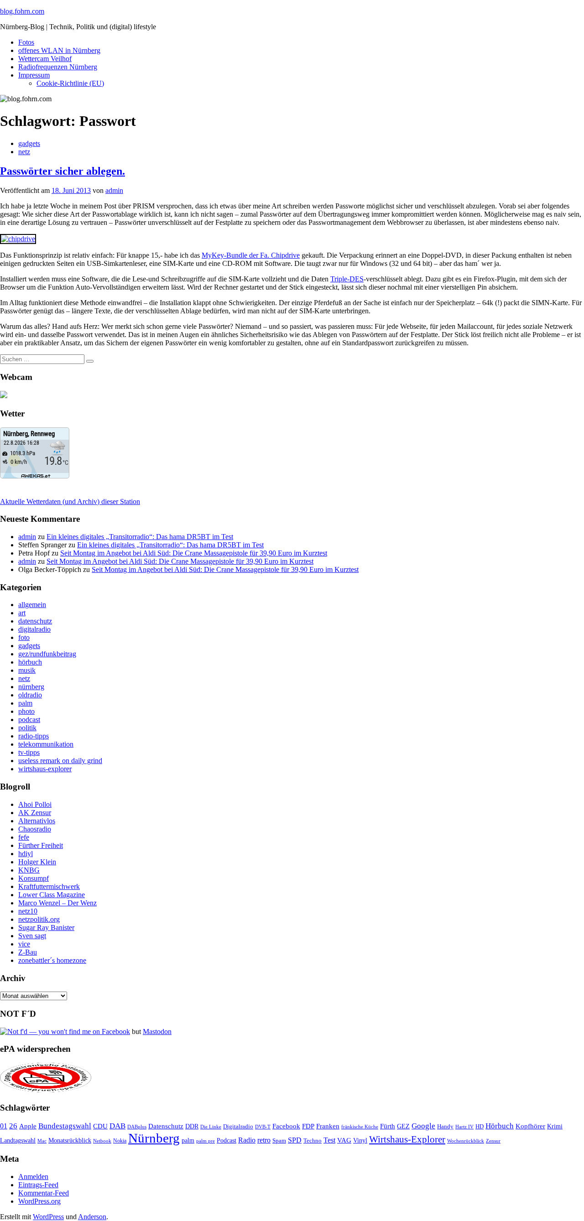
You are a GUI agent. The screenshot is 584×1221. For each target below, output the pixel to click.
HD (479, 1126)
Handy (445, 1126)
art (22, 613)
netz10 (27, 911)
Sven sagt (32, 936)
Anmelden (33, 1176)
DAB (117, 1126)
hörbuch (30, 662)
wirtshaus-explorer (45, 769)
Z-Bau (27, 952)
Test (329, 1140)
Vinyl (360, 1140)
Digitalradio (238, 1126)
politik (27, 728)
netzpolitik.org (39, 919)
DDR (191, 1126)
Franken (327, 1126)
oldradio (30, 695)
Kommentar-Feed (43, 1193)
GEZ (403, 1126)
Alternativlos (36, 821)
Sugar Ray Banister (46, 927)
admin (114, 190)
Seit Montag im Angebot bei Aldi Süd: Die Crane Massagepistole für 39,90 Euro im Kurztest (193, 553)
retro (264, 1140)
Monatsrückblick (69, 1140)
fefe (23, 837)
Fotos (26, 42)
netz (24, 152)
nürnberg (31, 687)
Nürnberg (154, 1138)
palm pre (205, 1140)
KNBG (29, 870)
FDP (308, 1126)
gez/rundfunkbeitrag (47, 654)
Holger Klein (37, 862)
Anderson (92, 1217)
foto (24, 637)
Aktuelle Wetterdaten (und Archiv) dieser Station (70, 501)
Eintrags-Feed (38, 1185)
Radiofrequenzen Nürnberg (57, 67)
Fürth (387, 1126)
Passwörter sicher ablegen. (62, 171)
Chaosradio (34, 829)
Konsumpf (33, 878)
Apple (27, 1126)
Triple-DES (347, 279)
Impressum (34, 75)
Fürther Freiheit (40, 845)
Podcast (226, 1140)
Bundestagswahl (64, 1126)
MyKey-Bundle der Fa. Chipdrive (251, 255)
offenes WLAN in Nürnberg (59, 50)
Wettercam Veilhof (45, 58)
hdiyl (25, 853)
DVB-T (263, 1126)
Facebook (286, 1126)
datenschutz (35, 621)
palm (25, 703)
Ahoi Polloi (35, 804)
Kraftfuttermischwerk (49, 886)
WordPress (48, 1217)
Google (423, 1126)
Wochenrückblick (465, 1140)
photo (26, 711)
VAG (344, 1140)
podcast (29, 719)
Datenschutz (165, 1126)
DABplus (136, 1126)
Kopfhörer (530, 1126)
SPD (295, 1140)
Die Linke (210, 1126)
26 (13, 1126)
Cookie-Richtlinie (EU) (70, 83)
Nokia (119, 1141)
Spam (279, 1141)
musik (27, 670)
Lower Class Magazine (51, 895)
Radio (247, 1140)
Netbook (102, 1140)
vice (24, 944)
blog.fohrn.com (22, 11)
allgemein (32, 604)
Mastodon (157, 1031)
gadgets (29, 143)
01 (3, 1126)
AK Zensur (34, 812)
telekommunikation (45, 744)
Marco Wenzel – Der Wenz (57, 903)
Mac (42, 1140)
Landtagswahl (18, 1140)
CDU (100, 1126)
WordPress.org (39, 1201)
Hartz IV (464, 1126)
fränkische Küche (359, 1126)
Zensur (493, 1140)
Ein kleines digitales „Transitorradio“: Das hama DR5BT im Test (140, 536)
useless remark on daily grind (60, 760)
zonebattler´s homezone (52, 960)
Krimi (555, 1126)
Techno (312, 1140)
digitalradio (34, 629)
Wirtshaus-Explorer (407, 1139)
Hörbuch (499, 1126)
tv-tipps (29, 752)
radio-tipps (33, 736)
